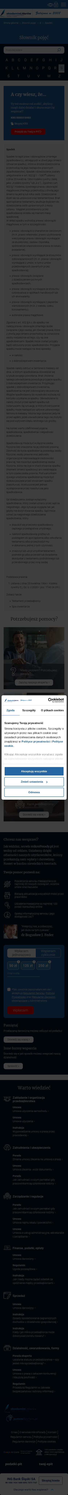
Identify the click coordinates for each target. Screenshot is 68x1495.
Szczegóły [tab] (29, 710)
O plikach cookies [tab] (52, 710)
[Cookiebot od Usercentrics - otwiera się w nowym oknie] (48, 700)
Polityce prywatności (35, 741)
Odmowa (34, 792)
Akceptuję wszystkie (34, 771)
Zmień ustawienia (32, 781)
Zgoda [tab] (11, 710)
